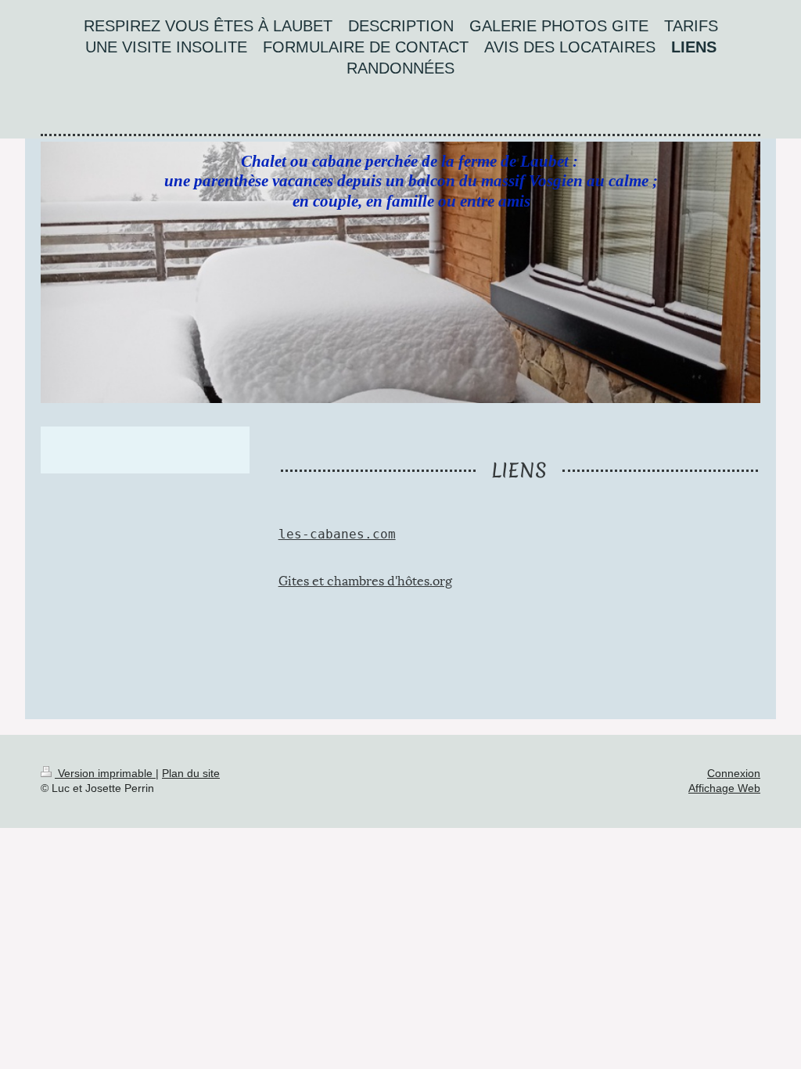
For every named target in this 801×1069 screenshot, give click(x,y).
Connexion (733, 773)
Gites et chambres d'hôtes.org (365, 579)
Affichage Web (724, 788)
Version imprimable (105, 773)
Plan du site (191, 773)
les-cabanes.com (337, 534)
